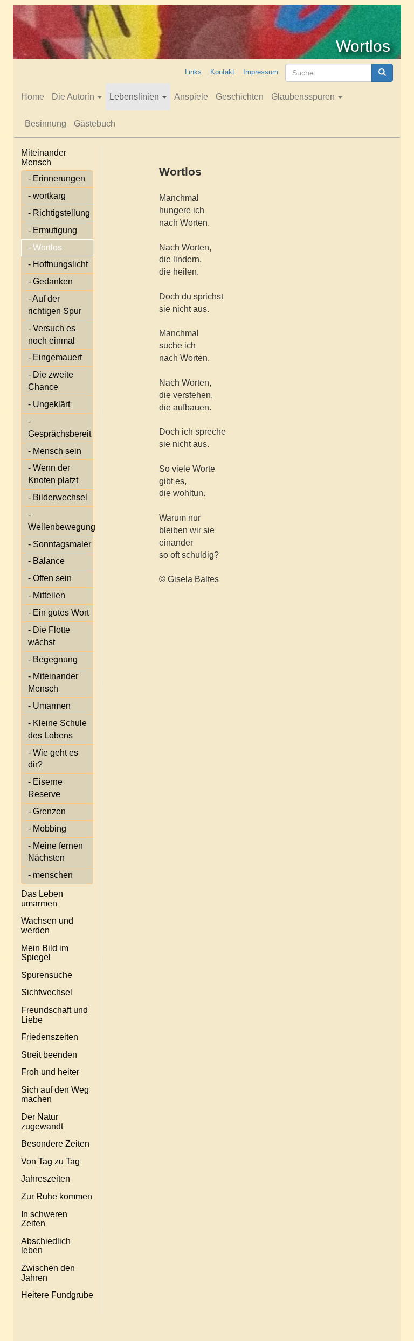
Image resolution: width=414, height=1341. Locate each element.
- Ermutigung (52, 230)
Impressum (260, 72)
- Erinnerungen (56, 178)
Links (193, 72)
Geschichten (240, 96)
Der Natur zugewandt (42, 1121)
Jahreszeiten (45, 1178)
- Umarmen (49, 705)
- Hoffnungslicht (58, 264)
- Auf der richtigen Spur (54, 305)
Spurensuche (46, 975)
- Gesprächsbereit (59, 427)
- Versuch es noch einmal (51, 334)
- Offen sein (50, 578)
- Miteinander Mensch (53, 682)
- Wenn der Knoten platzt (53, 474)
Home (32, 96)
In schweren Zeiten (44, 1219)
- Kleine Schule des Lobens (57, 729)
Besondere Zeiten (55, 1143)
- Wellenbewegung (60, 521)
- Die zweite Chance (50, 381)
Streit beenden (49, 1054)
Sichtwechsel (46, 992)
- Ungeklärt (49, 404)
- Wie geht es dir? (53, 759)
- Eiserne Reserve (45, 788)
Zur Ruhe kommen (56, 1196)
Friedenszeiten (49, 1037)
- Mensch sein (54, 451)
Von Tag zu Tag (50, 1161)
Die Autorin (74, 96)
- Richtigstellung (59, 213)
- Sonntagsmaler (59, 544)
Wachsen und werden (47, 925)
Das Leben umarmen (42, 898)
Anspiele (191, 96)
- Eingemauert (55, 357)
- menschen (50, 874)
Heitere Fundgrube (57, 1295)
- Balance (46, 560)
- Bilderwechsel (57, 497)
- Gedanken (50, 281)
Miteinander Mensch (43, 157)
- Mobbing (47, 828)
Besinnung (45, 123)
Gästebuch (94, 123)
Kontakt (222, 72)
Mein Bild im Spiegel (44, 953)
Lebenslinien (135, 96)
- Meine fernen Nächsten (55, 852)
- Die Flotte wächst (49, 636)
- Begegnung (53, 659)
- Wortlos (45, 247)
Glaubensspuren (304, 96)
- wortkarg (47, 195)
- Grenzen (47, 811)
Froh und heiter (50, 1072)
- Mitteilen (46, 595)
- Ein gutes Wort (58, 612)
